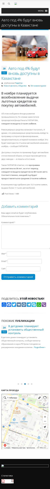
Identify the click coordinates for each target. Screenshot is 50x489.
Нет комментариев (38, 86)
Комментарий (8, 222)
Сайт (3, 268)
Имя (3, 253)
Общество (22, 86)
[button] (41, 11)
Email (4, 261)
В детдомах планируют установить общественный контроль (26, 329)
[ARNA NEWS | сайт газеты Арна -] (25, 5)
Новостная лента (10, 86)
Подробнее (39, 347)
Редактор (18, 83)
